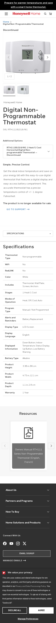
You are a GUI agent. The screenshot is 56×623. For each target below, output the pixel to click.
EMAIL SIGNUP (26, 553)
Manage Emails (12, 561)
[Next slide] (51, 446)
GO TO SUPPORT (16, 209)
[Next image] (47, 57)
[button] (45, 13)
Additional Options (13, 141)
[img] (9, 89)
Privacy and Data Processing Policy (31, 586)
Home (6, 22)
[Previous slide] (5, 446)
